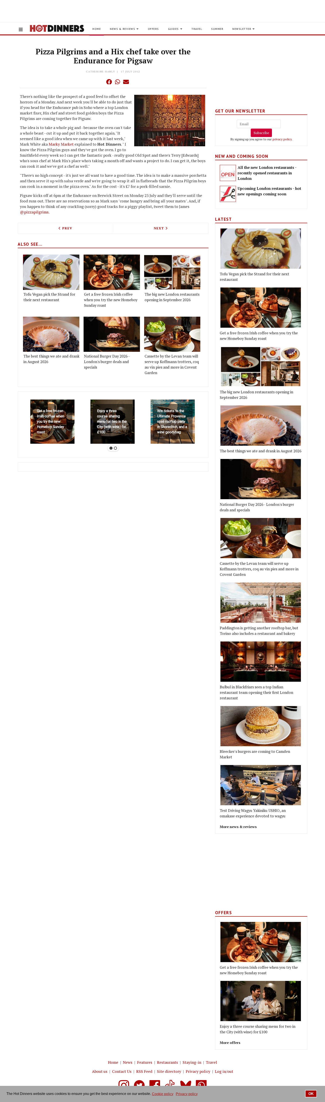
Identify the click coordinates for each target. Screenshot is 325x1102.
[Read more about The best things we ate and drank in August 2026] (51, 334)
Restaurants (167, 1062)
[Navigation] (21, 29)
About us (99, 1071)
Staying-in (192, 1062)
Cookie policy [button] (162, 1094)
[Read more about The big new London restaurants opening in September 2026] (172, 272)
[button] (100, 82)
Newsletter (241, 28)
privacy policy (282, 139)
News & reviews (122, 28)
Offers (153, 28)
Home (96, 28)
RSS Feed (144, 1071)
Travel (196, 28)
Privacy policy (198, 1071)
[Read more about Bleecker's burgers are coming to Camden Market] (261, 726)
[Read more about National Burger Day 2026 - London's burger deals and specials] (112, 334)
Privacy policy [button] (187, 1094)
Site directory (169, 1071)
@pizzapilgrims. (35, 212)
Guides (173, 28)
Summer (217, 28)
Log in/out (224, 1071)
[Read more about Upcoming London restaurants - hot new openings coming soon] (228, 194)
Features (144, 1062)
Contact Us (122, 1071)
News (127, 1062)
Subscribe (261, 132)
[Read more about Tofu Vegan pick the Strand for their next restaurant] (51, 272)
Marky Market (61, 144)
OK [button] (311, 1094)
